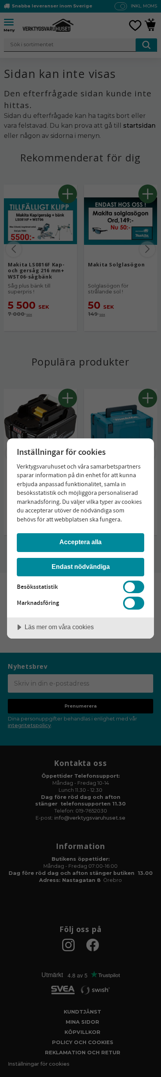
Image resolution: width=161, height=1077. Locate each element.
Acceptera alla (80, 541)
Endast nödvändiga (81, 566)
